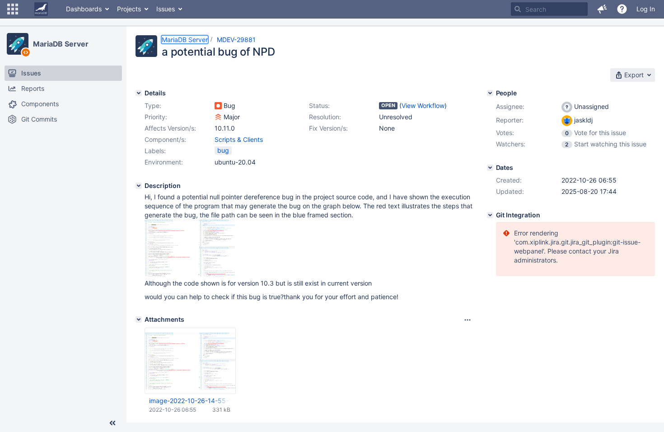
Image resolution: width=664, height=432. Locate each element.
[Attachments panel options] (467, 320)
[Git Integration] (490, 215)
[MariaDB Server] (17, 44)
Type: (153, 105)
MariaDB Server (61, 43)
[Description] (139, 186)
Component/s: (165, 139)
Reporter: (510, 120)
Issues (165, 9)
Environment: (164, 162)
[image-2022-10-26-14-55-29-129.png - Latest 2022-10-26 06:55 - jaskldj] (190, 361)
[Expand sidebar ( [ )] (112, 423)
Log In (645, 9)
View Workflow (423, 105)
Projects (129, 9)
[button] (13, 9)
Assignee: (510, 106)
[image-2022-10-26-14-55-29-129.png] (190, 274)
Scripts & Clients (239, 139)
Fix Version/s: (328, 128)
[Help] (622, 9)
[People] (490, 93)
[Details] (139, 93)
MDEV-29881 (236, 39)
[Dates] (490, 167)
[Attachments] (139, 319)
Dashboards (84, 9)
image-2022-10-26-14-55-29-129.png (189, 400)
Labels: (155, 151)
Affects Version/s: (170, 128)
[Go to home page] (41, 9)
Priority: (156, 117)
